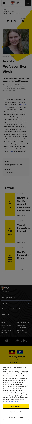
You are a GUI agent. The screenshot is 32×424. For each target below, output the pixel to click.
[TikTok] (18, 21)
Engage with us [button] (8, 298)
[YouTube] (22, 21)
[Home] (16, 3)
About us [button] (6, 314)
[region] (16, 394)
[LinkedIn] (8, 21)
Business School (9, 11)
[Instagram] (15, 21)
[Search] (28, 3)
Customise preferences (16, 417)
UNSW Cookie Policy (14, 401)
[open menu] (4, 3)
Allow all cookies (16, 406)
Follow (23, 18)
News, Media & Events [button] (11, 309)
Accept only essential (16, 412)
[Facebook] (11, 21)
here (11, 151)
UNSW (4, 10)
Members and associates (11, 13)
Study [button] (4, 303)
